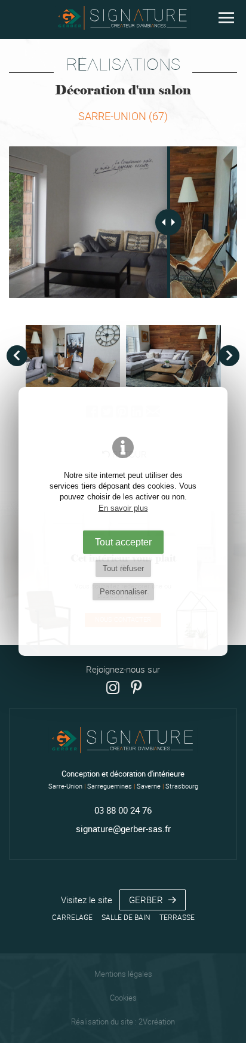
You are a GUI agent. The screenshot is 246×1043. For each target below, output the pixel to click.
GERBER (147, 900)
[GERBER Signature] (123, 19)
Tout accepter (123, 541)
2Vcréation (157, 1022)
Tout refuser (123, 568)
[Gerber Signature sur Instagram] (113, 688)
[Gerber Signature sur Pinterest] (136, 688)
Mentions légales (123, 974)
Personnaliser (123, 591)
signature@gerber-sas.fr (123, 829)
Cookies (123, 998)
